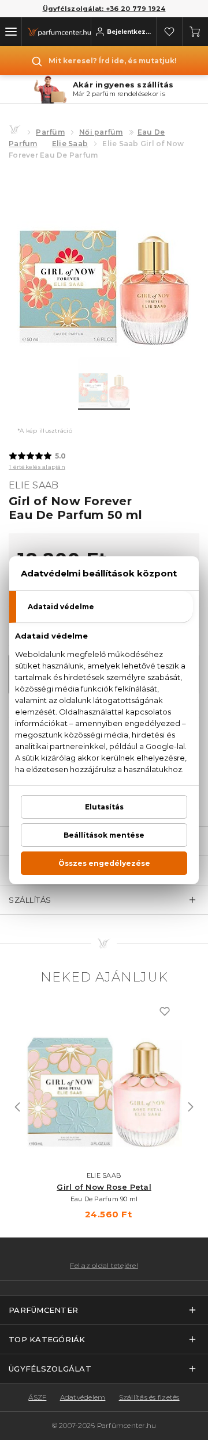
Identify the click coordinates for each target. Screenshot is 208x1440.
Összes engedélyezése (104, 863)
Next (190, 1106)
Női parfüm (101, 132)
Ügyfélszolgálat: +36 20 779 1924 (104, 9)
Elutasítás (104, 807)
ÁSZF (37, 1397)
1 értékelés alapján (37, 467)
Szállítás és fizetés (149, 1397)
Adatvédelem (83, 1397)
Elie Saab (70, 143)
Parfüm (50, 132)
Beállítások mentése (104, 835)
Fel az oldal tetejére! (104, 1265)
